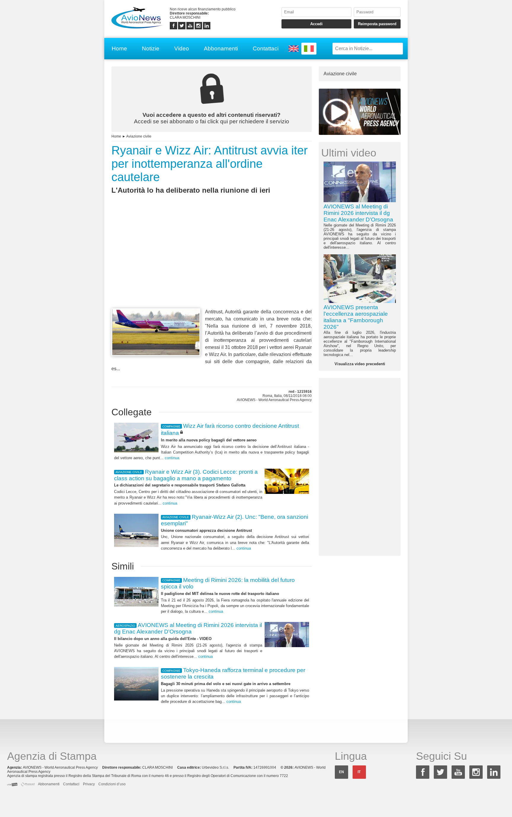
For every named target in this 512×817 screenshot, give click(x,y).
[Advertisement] (211, 262)
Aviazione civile (138, 136)
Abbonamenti (221, 48)
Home (119, 48)
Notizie (150, 48)
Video (181, 48)
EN (341, 772)
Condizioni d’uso (112, 784)
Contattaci (266, 48)
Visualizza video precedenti (360, 364)
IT (359, 772)
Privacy (89, 784)
